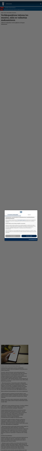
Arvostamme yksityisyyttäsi (13, 214)
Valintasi (29, 214)
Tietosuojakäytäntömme (33, 239)
